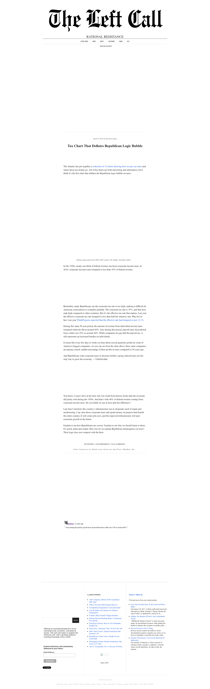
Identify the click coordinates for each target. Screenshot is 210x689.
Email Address (49, 652)
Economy (89, 444)
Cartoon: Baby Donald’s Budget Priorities (103, 615)
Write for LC (112, 684)
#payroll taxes (117, 449)
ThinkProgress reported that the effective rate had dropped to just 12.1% (110, 319)
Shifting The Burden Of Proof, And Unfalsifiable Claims (148, 617)
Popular (126, 684)
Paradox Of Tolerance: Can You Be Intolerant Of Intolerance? (148, 639)
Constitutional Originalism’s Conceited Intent (104, 607)
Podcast (99, 684)
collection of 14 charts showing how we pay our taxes (117, 166)
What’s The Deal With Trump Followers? (103, 605)
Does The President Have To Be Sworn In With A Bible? (148, 605)
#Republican (127, 449)
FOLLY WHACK (135, 594)
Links (141, 684)
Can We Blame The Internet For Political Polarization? (103, 611)
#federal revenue (97, 449)
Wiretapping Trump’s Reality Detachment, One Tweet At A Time (105, 642)
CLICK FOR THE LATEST (106, 46)
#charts (76, 449)
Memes (93, 684)
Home (94, 41)
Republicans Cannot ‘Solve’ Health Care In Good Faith (104, 637)
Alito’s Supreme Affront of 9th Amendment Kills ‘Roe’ (104, 600)
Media (121, 41)
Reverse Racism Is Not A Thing (142, 628)
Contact (104, 684)
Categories (111, 41)
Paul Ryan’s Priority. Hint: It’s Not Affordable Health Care (105, 624)
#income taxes (107, 449)
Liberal (82, 684)
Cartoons (87, 684)
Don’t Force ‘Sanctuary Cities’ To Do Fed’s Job (105, 628)
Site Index (151, 684)
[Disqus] (105, 490)
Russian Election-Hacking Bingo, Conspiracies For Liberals (105, 619)
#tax (133, 449)
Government (102, 444)
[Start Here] (84, 41)
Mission (76, 684)
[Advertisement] (105, 156)
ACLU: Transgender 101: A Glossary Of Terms (105, 646)
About (102, 41)
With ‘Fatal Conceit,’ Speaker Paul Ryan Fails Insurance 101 (105, 632)
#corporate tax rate (85, 449)
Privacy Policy (134, 684)
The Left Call (108, 680)
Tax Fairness (118, 444)
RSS (128, 41)
